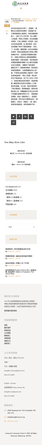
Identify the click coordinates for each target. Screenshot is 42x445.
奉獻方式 (7, 341)
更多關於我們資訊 (10, 311)
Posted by (24, 19)
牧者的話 (7, 330)
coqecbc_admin (14, 251)
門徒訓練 (9, 204)
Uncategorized (11, 187)
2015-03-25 (21, 151)
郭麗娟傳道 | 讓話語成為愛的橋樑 (18, 256)
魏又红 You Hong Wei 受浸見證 (21, 153)
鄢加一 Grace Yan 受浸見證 (21, 164)
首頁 (5, 325)
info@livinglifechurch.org (16, 417)
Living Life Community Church (15, 433)
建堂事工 (7, 343)
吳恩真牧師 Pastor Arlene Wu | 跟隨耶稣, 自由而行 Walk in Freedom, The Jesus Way (20, 272)
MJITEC (28, 436)
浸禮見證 (28, 21)
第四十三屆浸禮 (12, 197)
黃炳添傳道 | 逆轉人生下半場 (17, 263)
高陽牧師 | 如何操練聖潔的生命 (18, 249)
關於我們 (7, 328)
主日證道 (9, 190)
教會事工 (7, 336)
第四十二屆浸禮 (12, 201)
